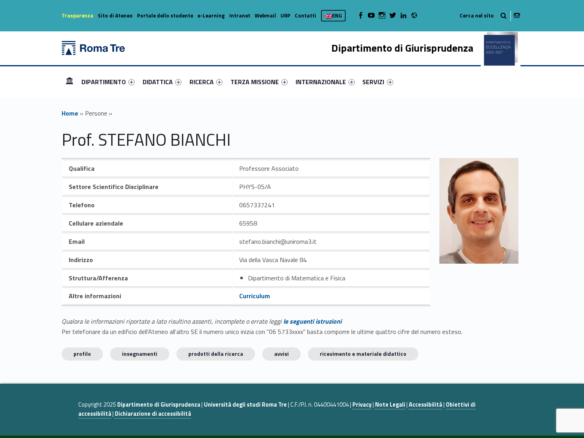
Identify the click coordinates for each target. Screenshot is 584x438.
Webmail (265, 15)
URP (285, 15)
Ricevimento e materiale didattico (363, 353)
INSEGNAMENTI (139, 353)
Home (69, 81)
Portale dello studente (165, 15)
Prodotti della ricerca (215, 353)
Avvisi (281, 353)
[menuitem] (69, 82)
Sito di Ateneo (115, 15)
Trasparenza (77, 15)
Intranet (239, 15)
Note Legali (390, 404)
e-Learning (211, 15)
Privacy (361, 404)
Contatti (305, 15)
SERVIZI (373, 82)
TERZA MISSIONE (254, 82)
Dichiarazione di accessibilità (153, 413)
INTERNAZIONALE (321, 82)
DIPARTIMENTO (103, 82)
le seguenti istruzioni (312, 321)
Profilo (82, 353)
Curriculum (254, 296)
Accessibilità (425, 404)
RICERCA (202, 82)
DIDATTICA (158, 82)
